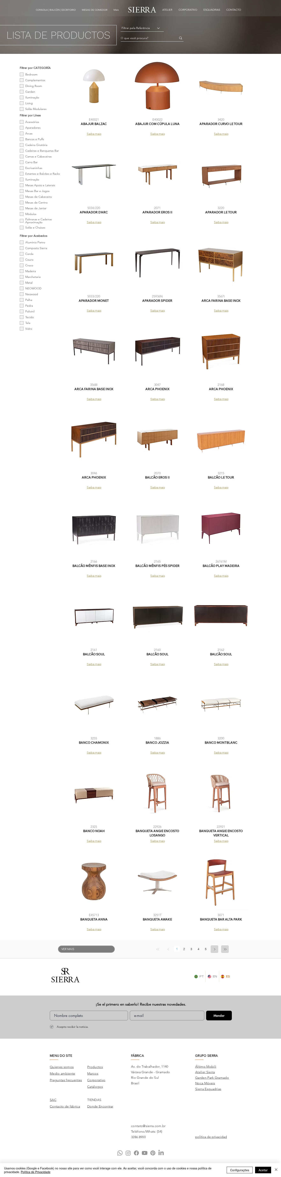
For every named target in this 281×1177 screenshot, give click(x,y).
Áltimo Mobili (205, 1066)
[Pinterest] (153, 1153)
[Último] (225, 949)
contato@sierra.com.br (148, 1126)
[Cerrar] (276, 1170)
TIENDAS (94, 1100)
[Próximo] (214, 949)
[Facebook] (136, 1153)
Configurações (239, 1170)
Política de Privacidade (35, 1172)
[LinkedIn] (161, 1153)
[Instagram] (128, 1153)
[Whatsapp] (120, 1153)
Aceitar (263, 1170)
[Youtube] (144, 1153)
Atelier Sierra (205, 1072)
